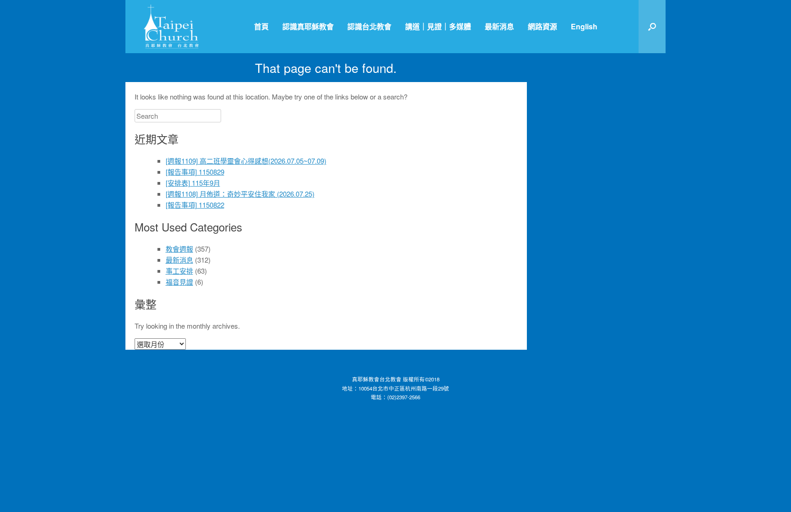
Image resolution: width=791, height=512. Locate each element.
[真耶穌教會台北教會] (171, 26)
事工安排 (179, 270)
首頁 (261, 26)
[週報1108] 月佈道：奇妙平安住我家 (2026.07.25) (240, 193)
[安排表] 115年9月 (193, 182)
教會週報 (179, 248)
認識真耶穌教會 (308, 26)
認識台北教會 (369, 26)
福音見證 (179, 281)
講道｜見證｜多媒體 (438, 26)
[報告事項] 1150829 (195, 171)
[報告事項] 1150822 (195, 204)
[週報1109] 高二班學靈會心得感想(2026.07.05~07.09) (246, 160)
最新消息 (499, 26)
